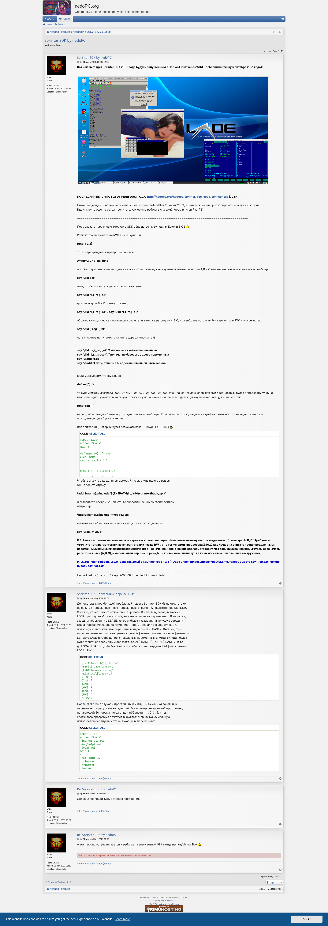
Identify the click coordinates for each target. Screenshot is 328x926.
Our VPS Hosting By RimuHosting (164, 904)
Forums (66, 18)
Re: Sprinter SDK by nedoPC (97, 789)
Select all (97, 433)
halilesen (171, 901)
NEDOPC (50, 18)
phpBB (154, 897)
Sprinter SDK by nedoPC (65, 40)
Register (61, 24)
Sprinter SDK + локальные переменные (106, 594)
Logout (49, 24)
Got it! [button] (307, 919)
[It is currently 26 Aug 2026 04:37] (274, 32)
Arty (162, 901)
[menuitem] (282, 19)
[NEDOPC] (59, 7)
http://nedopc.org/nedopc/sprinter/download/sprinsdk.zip (187, 196)
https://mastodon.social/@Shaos (94, 583)
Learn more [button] (122, 919)
